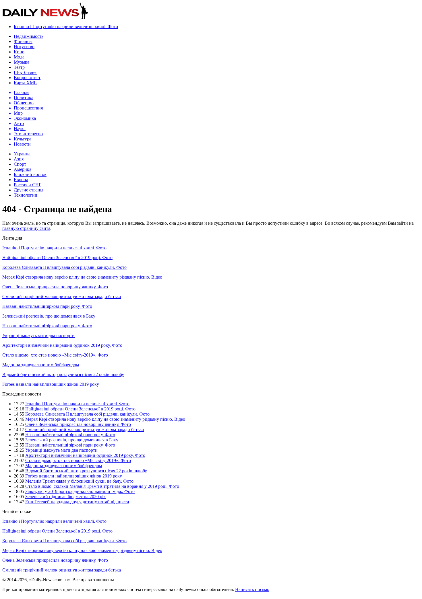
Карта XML (25, 82)
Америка (22, 169)
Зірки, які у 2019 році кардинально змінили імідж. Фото (80, 491)
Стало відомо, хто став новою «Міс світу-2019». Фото (55, 355)
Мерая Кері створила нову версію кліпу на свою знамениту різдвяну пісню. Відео (82, 277)
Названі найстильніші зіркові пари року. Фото (47, 306)
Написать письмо (252, 589)
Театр (19, 67)
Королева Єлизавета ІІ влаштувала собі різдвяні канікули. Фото (64, 267)
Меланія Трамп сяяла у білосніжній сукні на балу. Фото (79, 481)
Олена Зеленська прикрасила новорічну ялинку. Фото (55, 286)
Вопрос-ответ (27, 77)
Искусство (24, 46)
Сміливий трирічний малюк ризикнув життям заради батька (61, 296)
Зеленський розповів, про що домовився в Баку (48, 316)
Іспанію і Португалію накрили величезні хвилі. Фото (66, 26)
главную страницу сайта (26, 228)
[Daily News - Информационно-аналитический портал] (45, 17)
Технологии (25, 195)
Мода (19, 56)
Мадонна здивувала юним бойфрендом (40, 364)
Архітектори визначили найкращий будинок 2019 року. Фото (62, 345)
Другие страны (28, 189)
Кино (19, 51)
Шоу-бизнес (25, 72)
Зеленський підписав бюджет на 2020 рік (65, 496)
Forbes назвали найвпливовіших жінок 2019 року (50, 384)
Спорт (20, 164)
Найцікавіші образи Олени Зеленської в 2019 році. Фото (57, 257)
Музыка (21, 62)
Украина (22, 153)
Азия (19, 158)
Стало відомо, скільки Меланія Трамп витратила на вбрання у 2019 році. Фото (102, 486)
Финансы (23, 41)
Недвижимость (28, 36)
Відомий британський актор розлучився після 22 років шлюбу (63, 374)
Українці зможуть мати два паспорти (38, 335)
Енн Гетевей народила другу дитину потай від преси (77, 501)
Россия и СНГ (27, 184)
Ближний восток (30, 174)
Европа (21, 179)
